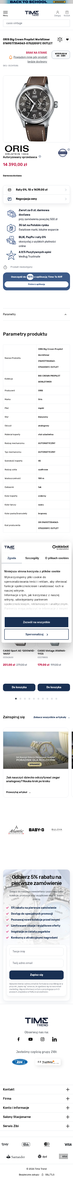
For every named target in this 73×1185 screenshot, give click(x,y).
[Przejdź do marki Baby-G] (36, 829)
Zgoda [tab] (11, 557)
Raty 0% (41, 189)
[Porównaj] (60, 39)
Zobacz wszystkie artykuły (52, 717)
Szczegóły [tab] (32, 557)
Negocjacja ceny (41, 198)
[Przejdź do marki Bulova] (56, 830)
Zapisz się (36, 974)
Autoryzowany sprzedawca (20, 157)
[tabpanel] (36, 426)
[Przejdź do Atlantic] (16, 830)
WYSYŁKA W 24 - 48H (61, 55)
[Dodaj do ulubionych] (67, 39)
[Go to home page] (32, 13)
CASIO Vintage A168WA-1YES (52, 652)
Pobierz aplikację (36, 284)
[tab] (36, 314)
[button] (36, 108)
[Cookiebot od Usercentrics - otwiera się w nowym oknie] (52, 547)
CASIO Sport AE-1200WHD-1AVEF (19, 652)
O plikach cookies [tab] (57, 557)
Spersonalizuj (34, 634)
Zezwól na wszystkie (36, 622)
